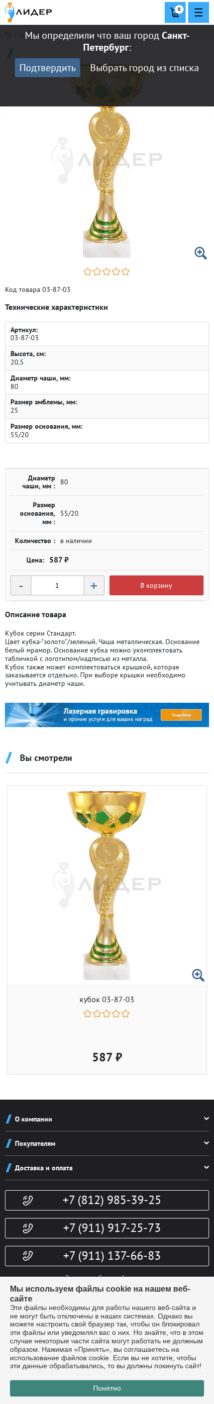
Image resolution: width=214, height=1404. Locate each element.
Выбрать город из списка (144, 68)
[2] (98, 272)
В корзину (156, 585)
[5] (126, 272)
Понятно (107, 1388)
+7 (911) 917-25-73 (112, 1227)
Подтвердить (47, 67)
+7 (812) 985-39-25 (112, 1200)
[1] (88, 272)
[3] (107, 272)
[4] (116, 272)
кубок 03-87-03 (107, 999)
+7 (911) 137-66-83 (112, 1255)
